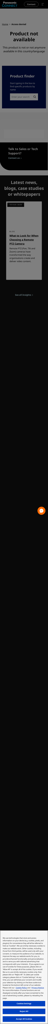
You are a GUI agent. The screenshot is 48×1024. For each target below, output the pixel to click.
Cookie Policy (21, 987)
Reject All (24, 1011)
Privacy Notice (37, 987)
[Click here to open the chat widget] (41, 511)
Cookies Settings (24, 1003)
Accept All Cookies (24, 1019)
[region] (24, 977)
